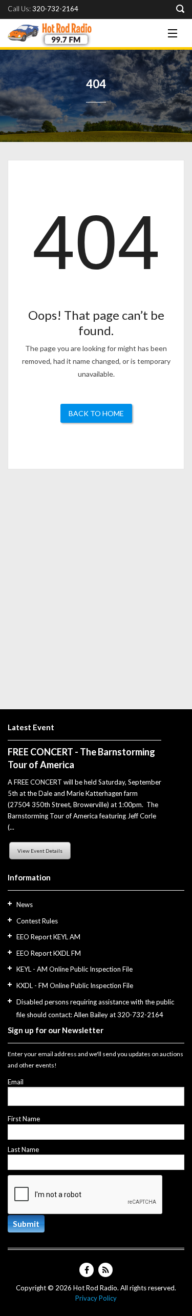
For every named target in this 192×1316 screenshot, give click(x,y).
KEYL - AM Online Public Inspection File (74, 969)
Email (16, 1082)
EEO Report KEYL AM (48, 937)
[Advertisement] (96, 585)
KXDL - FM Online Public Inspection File (74, 985)
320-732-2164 (55, 9)
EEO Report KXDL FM (48, 953)
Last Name (23, 1149)
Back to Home (96, 413)
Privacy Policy (96, 1298)
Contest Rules (37, 921)
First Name (24, 1119)
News (24, 904)
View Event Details (39, 851)
